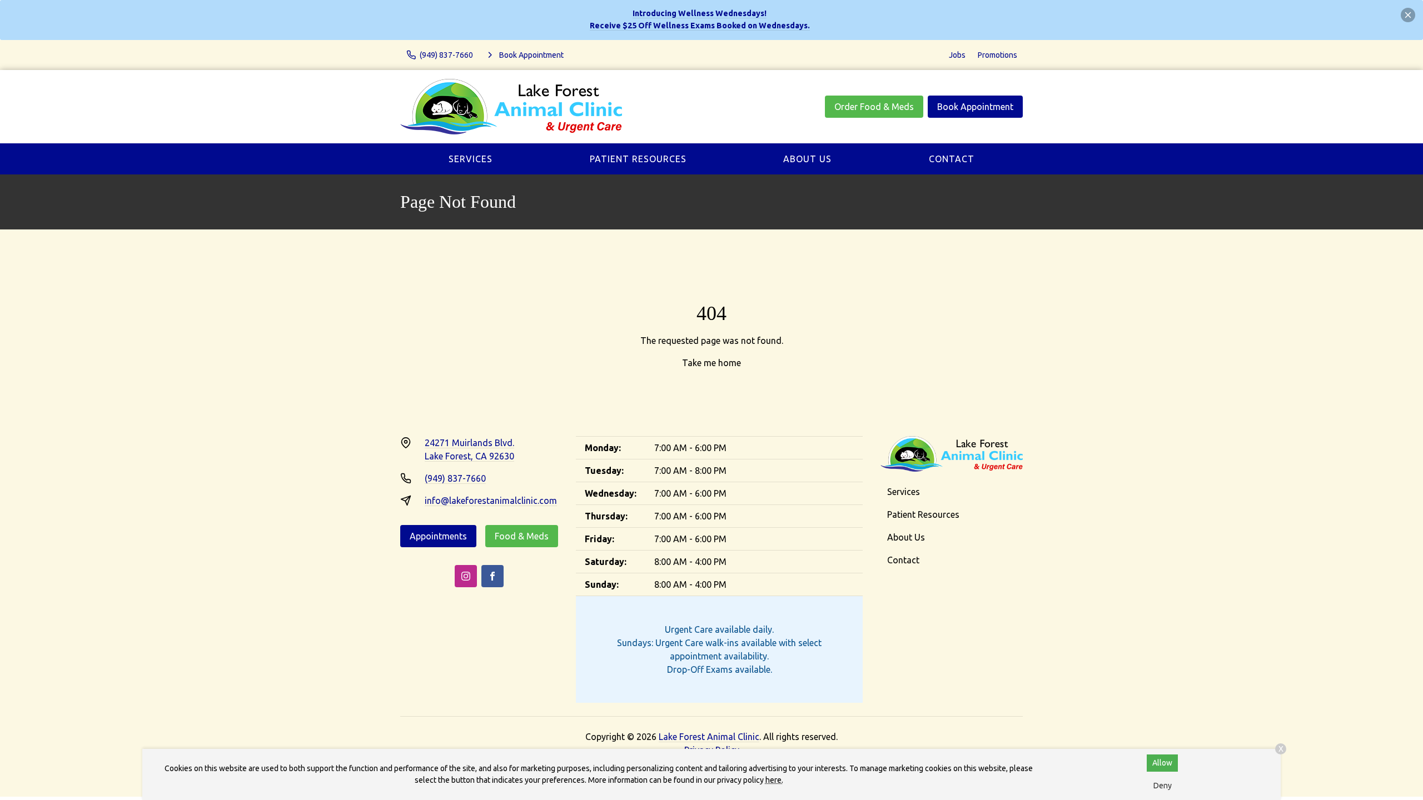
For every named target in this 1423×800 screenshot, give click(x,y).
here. (774, 780)
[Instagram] (466, 576)
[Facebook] (492, 576)
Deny (1162, 785)
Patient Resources (638, 159)
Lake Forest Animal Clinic (709, 737)
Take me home (711, 363)
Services (470, 159)
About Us (807, 159)
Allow (1162, 762)
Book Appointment (975, 107)
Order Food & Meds (874, 107)
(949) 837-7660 (455, 478)
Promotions (997, 55)
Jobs (957, 55)
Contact (951, 159)
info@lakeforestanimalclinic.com (491, 501)
